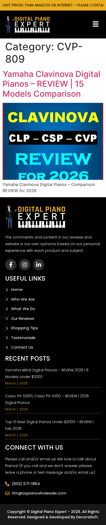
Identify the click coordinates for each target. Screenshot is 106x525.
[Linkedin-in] (38, 264)
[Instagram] (24, 264)
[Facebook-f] (10, 264)
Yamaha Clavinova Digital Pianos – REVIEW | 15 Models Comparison (51, 84)
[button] (96, 24)
